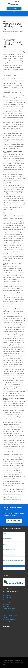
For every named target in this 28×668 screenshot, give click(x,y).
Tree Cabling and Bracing (9, 619)
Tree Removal (6, 595)
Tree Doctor (6, 604)
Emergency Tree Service (9, 622)
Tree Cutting (6, 606)
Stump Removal (7, 600)
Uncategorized (6, 33)
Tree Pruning (6, 602)
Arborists (5, 613)
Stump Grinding (7, 597)
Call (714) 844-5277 (14, 521)
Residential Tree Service (9, 608)
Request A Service (14, 8)
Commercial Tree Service (9, 611)
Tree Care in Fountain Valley (10, 31)
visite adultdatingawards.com (12, 499)
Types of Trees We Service (10, 615)
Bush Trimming (7, 617)
